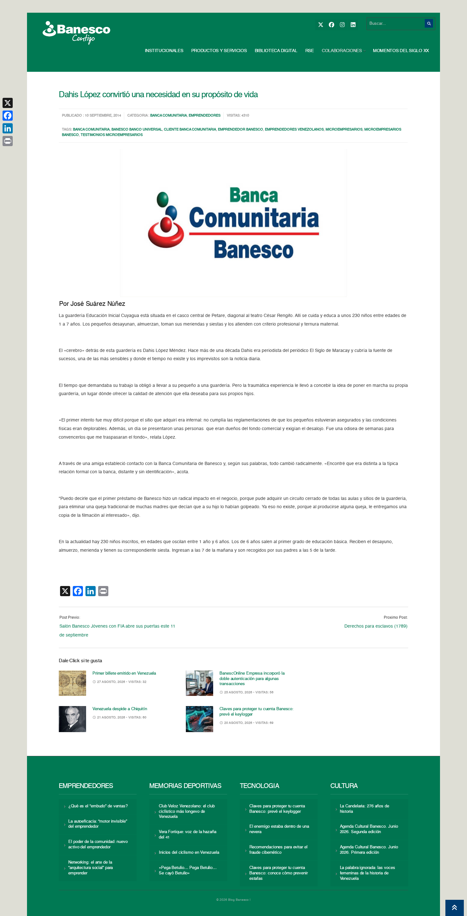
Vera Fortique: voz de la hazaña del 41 (187, 834)
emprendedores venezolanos (294, 129)
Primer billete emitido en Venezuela (124, 673)
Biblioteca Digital (276, 51)
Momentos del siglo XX (401, 51)
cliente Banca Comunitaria (190, 129)
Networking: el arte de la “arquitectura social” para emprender (90, 867)
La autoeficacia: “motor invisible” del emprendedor (97, 824)
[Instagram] (342, 25)
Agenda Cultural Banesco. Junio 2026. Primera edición (369, 850)
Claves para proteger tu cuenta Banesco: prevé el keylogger (277, 809)
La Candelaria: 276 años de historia (364, 809)
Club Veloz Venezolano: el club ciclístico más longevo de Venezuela (187, 811)
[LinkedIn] (353, 25)
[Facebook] (331, 25)
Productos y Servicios (219, 51)
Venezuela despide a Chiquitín (119, 709)
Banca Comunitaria (168, 116)
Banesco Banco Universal (137, 129)
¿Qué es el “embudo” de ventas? (98, 806)
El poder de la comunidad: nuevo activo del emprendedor (98, 844)
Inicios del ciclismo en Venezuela (189, 853)
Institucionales (164, 51)
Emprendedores (204, 116)
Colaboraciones (342, 51)
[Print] (7, 141)
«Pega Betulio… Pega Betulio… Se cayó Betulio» (188, 870)
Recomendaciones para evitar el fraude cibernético (278, 850)
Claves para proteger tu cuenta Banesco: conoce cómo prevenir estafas (278, 873)
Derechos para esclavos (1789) (376, 626)
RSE (309, 51)
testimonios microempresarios (112, 135)
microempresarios (344, 129)
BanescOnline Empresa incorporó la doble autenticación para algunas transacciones (252, 678)
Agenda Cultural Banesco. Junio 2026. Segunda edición (369, 829)
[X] (320, 25)
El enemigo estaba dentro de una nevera (279, 829)
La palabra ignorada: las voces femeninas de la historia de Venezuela (367, 873)
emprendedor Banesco (240, 129)
